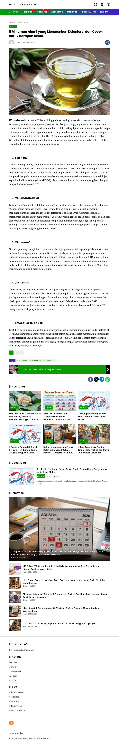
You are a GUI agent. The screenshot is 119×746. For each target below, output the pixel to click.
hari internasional (18, 710)
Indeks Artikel (16, 733)
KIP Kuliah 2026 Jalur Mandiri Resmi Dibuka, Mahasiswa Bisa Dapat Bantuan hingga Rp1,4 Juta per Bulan (62, 568)
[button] (95, 4)
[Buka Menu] (102, 4)
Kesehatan (13, 27)
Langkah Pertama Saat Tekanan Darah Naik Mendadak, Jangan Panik (57, 416)
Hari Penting (16, 706)
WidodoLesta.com (22, 4)
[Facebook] (90, 379)
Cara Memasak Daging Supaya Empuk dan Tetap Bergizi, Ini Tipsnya (59, 623)
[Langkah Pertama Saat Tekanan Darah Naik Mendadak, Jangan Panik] (59, 401)
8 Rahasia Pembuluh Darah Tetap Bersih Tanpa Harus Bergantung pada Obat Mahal (23, 450)
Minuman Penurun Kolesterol (43, 360)
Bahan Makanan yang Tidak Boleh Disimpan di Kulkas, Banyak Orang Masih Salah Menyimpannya (58, 450)
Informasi (13, 676)
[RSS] (11, 723)
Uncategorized (15, 671)
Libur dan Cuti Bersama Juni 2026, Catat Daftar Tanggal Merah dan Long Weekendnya (61, 609)
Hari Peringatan (17, 692)
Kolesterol (23, 360)
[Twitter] (96, 379)
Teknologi (13, 662)
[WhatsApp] (107, 379)
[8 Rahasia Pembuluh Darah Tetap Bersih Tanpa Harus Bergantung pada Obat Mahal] (25, 434)
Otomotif (13, 667)
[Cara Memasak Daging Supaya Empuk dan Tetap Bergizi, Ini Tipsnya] (15, 625)
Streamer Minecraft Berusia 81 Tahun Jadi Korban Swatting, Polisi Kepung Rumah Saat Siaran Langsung (65, 595)
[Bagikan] (107, 42)
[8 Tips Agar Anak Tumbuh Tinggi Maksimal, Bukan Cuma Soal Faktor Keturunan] (94, 434)
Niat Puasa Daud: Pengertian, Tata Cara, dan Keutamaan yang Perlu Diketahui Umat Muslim (64, 582)
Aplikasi (12, 680)
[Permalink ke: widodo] (12, 42)
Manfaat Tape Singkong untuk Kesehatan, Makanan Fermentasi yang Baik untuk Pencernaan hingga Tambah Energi (25, 416)
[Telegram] (101, 379)
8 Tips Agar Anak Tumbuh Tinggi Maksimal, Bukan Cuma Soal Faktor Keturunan (93, 450)
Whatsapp (15, 701)
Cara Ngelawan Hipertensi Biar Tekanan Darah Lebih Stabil (92, 416)
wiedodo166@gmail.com (24, 650)
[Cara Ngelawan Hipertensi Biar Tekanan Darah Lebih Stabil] (94, 401)
